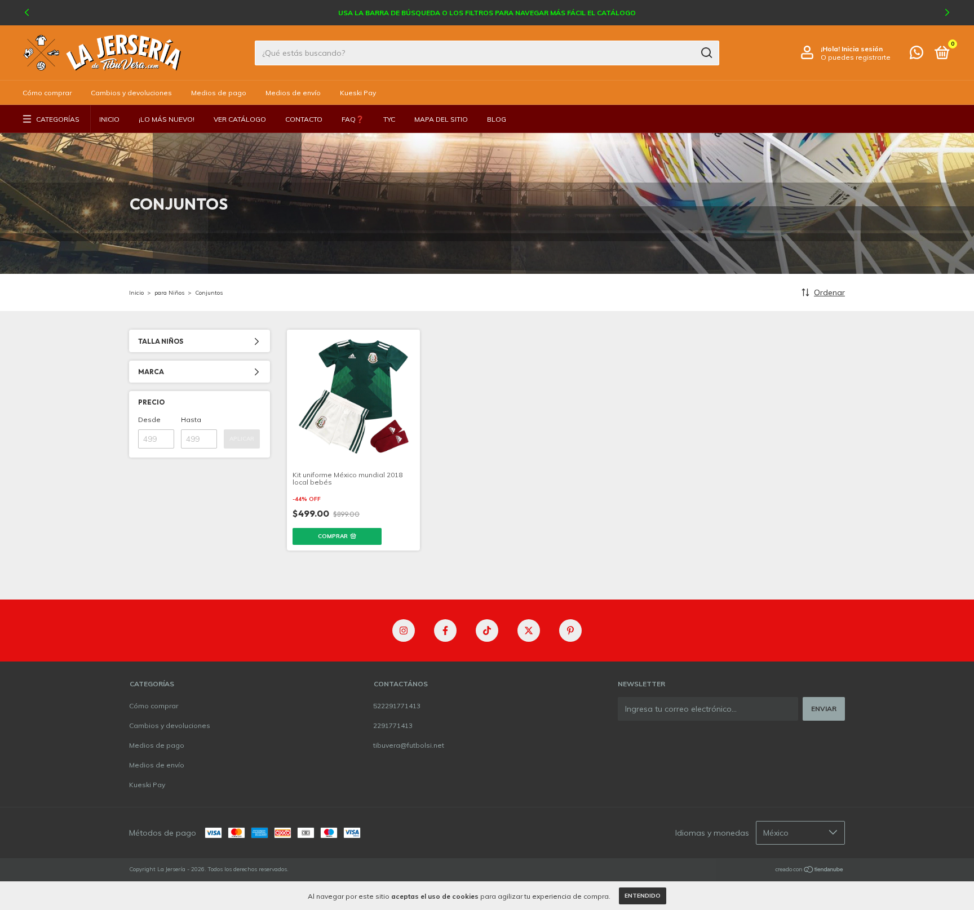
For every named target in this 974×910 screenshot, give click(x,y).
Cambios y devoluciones (131, 92)
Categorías (57, 119)
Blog (496, 119)
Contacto (303, 119)
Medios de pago (218, 92)
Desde (149, 419)
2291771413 (393, 725)
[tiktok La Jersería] (487, 630)
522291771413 (396, 706)
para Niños (169, 292)
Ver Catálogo (240, 119)
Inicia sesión (862, 49)
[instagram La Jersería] (403, 630)
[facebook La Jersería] (445, 630)
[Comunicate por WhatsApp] (916, 55)
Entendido (643, 895)
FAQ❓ (353, 119)
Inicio (109, 119)
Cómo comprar (47, 92)
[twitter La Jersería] (528, 630)
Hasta (191, 419)
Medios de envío (293, 92)
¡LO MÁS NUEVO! (166, 119)
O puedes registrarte (856, 57)
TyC (389, 119)
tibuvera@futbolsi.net (408, 745)
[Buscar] (706, 53)
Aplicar (241, 438)
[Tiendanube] (809, 870)
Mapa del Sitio (441, 119)
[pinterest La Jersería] (570, 630)
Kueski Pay (358, 92)
